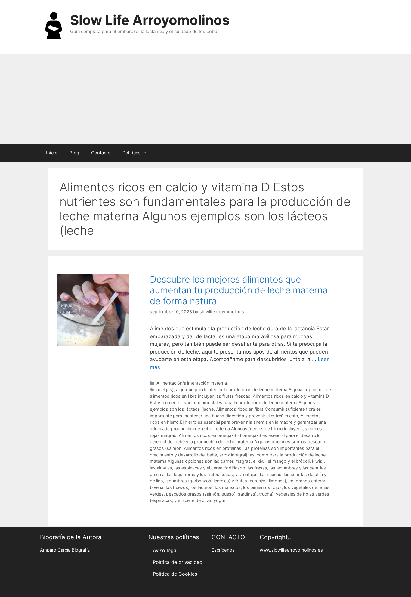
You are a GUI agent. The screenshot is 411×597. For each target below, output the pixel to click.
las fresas (257, 467)
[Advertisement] (205, 99)
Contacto (100, 153)
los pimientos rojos (262, 487)
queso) (228, 493)
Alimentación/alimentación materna (191, 382)
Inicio (51, 153)
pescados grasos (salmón (192, 493)
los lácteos (201, 487)
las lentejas (246, 474)
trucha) (266, 493)
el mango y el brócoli (289, 461)
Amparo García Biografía (65, 550)
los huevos (177, 487)
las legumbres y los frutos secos (200, 474)
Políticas (131, 153)
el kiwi (259, 461)
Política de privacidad (177, 562)
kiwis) (318, 461)
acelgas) (165, 389)
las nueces (270, 474)
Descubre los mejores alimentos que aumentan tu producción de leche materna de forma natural (239, 290)
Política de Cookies (175, 574)
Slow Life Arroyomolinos (150, 20)
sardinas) (247, 493)
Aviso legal (165, 550)
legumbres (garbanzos (188, 480)
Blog (74, 153)
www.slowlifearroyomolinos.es (291, 550)
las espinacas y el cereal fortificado (210, 467)
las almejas (161, 467)
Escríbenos (223, 550)
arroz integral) (233, 454)
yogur (219, 500)
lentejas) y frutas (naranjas (240, 480)
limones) (277, 480)
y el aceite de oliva (192, 500)
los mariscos (228, 487)
